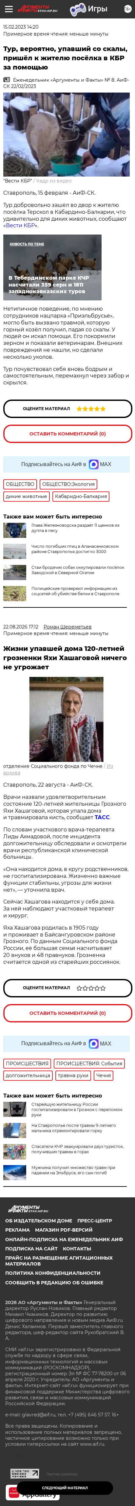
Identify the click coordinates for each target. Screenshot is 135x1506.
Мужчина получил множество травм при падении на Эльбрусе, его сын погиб (73, 1170)
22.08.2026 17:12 (20, 627)
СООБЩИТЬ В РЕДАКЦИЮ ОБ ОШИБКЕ (54, 1283)
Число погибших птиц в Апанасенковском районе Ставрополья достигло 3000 (75, 549)
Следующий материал (65, 1488)
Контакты (77, 1249)
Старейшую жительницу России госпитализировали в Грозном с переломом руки (76, 1109)
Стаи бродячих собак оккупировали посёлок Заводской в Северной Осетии (77, 570)
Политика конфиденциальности (53, 1273)
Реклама (17, 1230)
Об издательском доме (38, 1221)
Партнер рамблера (61, 1474)
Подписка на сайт (31, 1249)
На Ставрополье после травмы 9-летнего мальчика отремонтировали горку (73, 1128)
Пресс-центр (94, 1221)
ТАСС (102, 817)
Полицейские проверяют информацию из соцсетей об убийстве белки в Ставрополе (75, 591)
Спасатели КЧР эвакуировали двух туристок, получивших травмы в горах (77, 1149)
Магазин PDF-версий (64, 1230)
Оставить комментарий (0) (67, 434)
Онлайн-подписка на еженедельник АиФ (64, 1239)
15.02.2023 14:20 (20, 27)
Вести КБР (20, 225)
